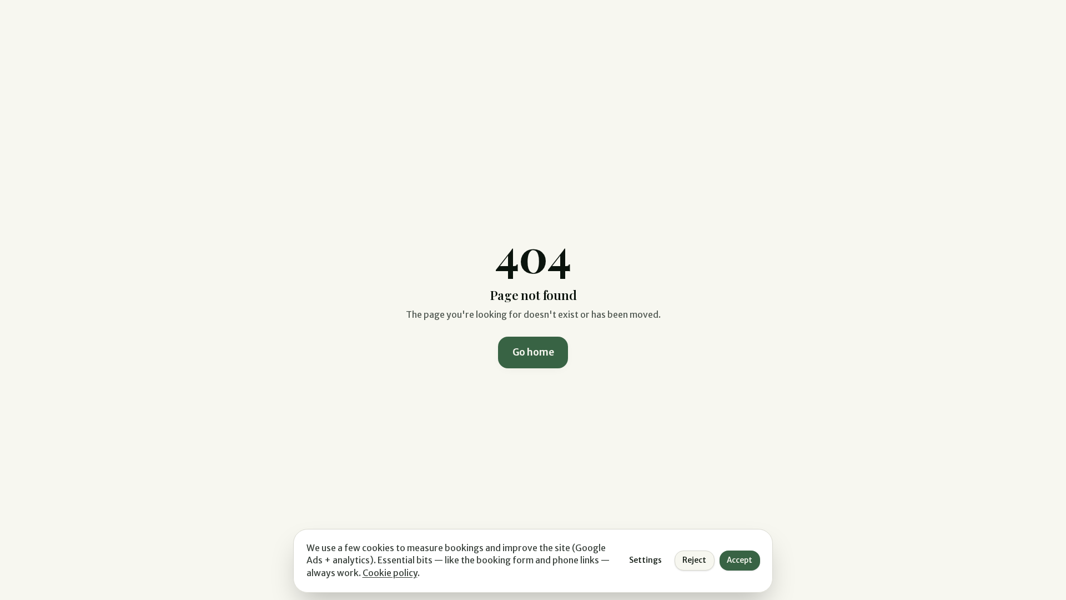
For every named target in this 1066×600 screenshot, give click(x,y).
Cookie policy (390, 573)
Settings (645, 560)
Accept (739, 560)
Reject (694, 560)
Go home (533, 352)
